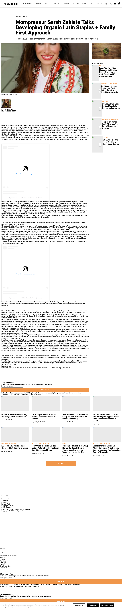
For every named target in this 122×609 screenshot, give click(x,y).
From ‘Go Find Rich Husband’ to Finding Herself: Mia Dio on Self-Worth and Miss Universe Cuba (108, 72)
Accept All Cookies (107, 605)
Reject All (93, 605)
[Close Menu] (2, 545)
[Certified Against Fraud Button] (8, 513)
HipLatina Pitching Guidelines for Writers (15, 509)
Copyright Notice (7, 506)
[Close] (119, 605)
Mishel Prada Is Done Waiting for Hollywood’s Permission (14, 415)
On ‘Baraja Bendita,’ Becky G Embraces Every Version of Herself (44, 416)
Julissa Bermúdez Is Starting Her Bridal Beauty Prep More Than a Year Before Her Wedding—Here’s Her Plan (75, 449)
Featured (4, 368)
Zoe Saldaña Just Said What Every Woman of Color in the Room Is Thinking (75, 416)
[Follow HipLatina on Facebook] (106, 4)
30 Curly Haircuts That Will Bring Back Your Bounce (111, 142)
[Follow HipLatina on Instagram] (115, 4)
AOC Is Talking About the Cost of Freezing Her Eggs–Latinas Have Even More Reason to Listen (106, 417)
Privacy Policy (6, 504)
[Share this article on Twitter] (13, 113)
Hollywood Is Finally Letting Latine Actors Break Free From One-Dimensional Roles (45, 448)
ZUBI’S (43, 127)
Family (2, 564)
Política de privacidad (45, 393)
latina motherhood (43, 368)
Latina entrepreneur (15, 368)
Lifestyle (96, 412)
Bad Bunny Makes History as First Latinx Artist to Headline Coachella (109, 89)
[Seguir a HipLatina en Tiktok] (119, 4)
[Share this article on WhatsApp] (3, 113)
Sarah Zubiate (66, 368)
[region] (61, 605)
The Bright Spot (5, 566)
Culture (25, 16)
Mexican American (7, 125)
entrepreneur (19, 125)
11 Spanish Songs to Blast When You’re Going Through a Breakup (111, 125)
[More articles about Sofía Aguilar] (6, 100)
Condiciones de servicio (72, 393)
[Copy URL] (5, 118)
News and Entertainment (109, 83)
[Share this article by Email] (17, 113)
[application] (106, 51)
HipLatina (18, 16)
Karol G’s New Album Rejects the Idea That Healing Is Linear (14, 447)
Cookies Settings (79, 605)
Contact (4, 502)
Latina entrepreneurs (29, 368)
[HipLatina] (11, 3)
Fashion (3, 561)
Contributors (6, 507)
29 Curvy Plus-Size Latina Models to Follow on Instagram (111, 106)
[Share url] (3, 122)
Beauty (101, 65)
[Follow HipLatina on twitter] (111, 4)
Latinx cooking (56, 368)
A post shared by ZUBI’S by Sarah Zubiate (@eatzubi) (25, 197)
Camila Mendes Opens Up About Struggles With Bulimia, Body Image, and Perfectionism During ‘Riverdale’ (106, 449)
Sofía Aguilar (8, 109)
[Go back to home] (50, 519)
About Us (4, 501)
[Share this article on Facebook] (8, 113)
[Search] (95, 4)
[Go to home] (61, 482)
